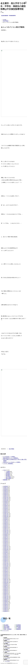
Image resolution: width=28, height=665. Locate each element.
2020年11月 (5, 581)
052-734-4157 (7, 651)
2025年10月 (5, 500)
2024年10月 (5, 516)
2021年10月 (5, 565)
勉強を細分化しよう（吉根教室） (11, 458)
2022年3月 (5, 559)
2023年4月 (5, 541)
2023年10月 (5, 533)
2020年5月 (5, 589)
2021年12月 (5, 563)
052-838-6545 (7, 639)
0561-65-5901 (7, 645)
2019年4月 (5, 607)
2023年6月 (5, 538)
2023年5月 (5, 539)
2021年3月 (5, 575)
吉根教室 (8, 472)
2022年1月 (5, 561)
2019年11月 (5, 597)
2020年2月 (5, 593)
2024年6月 (5, 522)
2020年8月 (5, 585)
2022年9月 (5, 550)
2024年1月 (5, 528)
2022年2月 (5, 560)
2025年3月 (5, 509)
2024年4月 (5, 524)
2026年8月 (5, 486)
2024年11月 (5, 515)
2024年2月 (5, 527)
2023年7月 (5, 537)
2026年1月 (5, 495)
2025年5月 (5, 506)
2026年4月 (5, 491)
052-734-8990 (7, 661)
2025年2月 (5, 511)
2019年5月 (5, 605)
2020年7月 (5, 586)
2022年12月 (5, 546)
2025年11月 (5, 498)
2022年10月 (5, 549)
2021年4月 (5, 574)
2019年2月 (5, 609)
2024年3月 (5, 526)
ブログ (4, 470)
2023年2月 (5, 543)
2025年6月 (5, 505)
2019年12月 (5, 596)
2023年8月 (5, 535)
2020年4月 (5, 590)
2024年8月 (5, 519)
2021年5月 (5, 572)
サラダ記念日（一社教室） (9, 456)
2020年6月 (5, 587)
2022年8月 (5, 552)
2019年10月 (5, 598)
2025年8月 (5, 502)
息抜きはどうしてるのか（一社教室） (12, 462)
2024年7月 (5, 520)
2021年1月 (5, 578)
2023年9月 (5, 534)
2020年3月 (5, 592)
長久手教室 (5, 21)
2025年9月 (5, 501)
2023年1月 (5, 545)
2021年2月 (5, 576)
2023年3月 (5, 542)
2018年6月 (5, 611)
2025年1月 (5, 512)
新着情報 (5, 479)
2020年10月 (5, 582)
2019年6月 (5, 604)
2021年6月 (5, 571)
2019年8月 (5, 601)
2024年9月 (5, 517)
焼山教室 (8, 474)
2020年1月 (5, 594)
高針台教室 (8, 478)
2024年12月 (5, 513)
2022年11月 (5, 548)
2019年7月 (5, 602)
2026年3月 (5, 493)
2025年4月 (5, 508)
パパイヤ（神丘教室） (8, 463)
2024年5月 (5, 523)
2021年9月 (5, 567)
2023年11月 (5, 531)
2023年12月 (5, 530)
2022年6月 (5, 554)
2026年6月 (5, 489)
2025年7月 (5, 504)
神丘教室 (8, 475)
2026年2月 (5, 494)
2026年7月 (5, 487)
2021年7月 (5, 570)
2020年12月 (5, 579)
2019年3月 (5, 608)
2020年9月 (5, 583)
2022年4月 (5, 557)
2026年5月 (5, 490)
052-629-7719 (7, 658)
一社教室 (8, 471)
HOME (4, 19)
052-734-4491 (7, 648)
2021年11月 (5, 564)
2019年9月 (5, 600)
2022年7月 (5, 553)
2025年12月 (5, 497)
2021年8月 (5, 568)
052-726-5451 (7, 642)
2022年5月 (5, 556)
